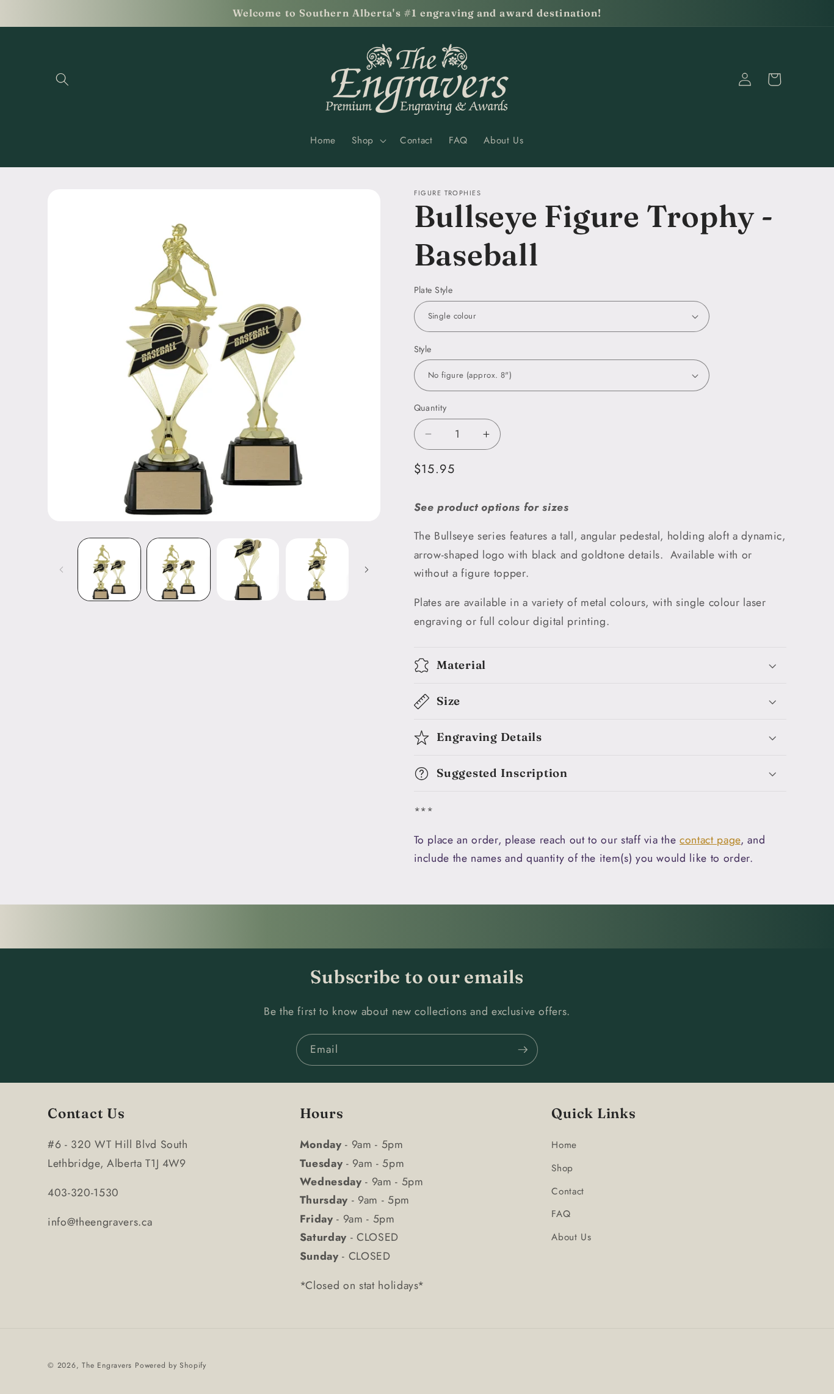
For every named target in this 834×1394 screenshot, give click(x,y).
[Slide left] (61, 569)
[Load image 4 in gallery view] (317, 569)
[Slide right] (367, 569)
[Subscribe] (522, 1050)
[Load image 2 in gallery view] (178, 569)
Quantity (430, 408)
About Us (571, 1237)
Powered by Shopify (170, 1365)
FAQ (560, 1214)
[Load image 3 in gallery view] (248, 569)
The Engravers (107, 1365)
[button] (62, 79)
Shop (562, 1168)
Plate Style (433, 290)
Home (564, 1145)
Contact (567, 1191)
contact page (710, 840)
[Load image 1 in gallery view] (109, 569)
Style (423, 349)
